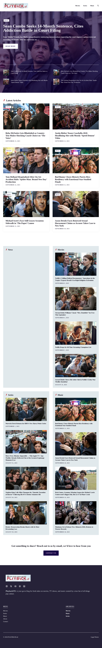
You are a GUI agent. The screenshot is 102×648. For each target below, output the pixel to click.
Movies (77, 5)
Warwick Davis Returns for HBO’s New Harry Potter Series (26, 423)
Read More (11, 46)
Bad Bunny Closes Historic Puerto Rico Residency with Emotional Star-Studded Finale (73, 179)
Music (92, 5)
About (5, 619)
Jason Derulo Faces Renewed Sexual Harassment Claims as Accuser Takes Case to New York (75, 223)
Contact (5, 621)
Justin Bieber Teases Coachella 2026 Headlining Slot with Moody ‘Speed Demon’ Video (75, 135)
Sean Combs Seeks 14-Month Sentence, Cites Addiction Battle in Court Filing (43, 28)
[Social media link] (7, 586)
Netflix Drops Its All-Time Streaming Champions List (73, 347)
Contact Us (51, 553)
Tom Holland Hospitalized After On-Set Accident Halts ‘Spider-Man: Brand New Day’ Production (26, 179)
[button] (97, 5)
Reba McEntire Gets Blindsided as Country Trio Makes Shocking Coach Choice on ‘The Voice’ (25, 135)
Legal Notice (95, 637)
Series (85, 5)
